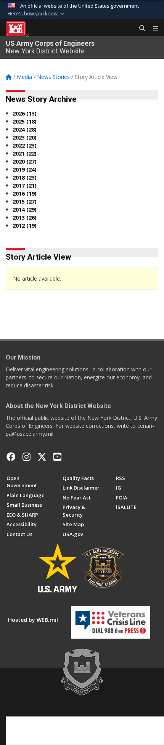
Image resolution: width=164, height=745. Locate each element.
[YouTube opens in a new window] (57, 457)
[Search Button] (139, 28)
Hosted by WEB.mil (33, 619)
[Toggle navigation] (152, 28)
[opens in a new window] (27, 457)
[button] (37, 14)
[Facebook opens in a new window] (11, 457)
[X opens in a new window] (42, 457)
